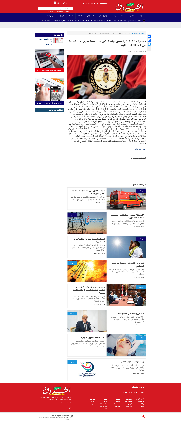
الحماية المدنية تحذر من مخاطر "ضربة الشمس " (89, 240)
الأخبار (140, 20)
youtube (94, 3)
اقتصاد (80, 15)
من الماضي (129, 406)
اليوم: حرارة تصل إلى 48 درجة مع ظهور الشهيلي (128, 264)
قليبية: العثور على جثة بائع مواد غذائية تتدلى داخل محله (88, 192)
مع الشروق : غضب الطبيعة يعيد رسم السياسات (45, 42)
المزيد (39, 16)
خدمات (93, 402)
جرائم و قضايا (103, 15)
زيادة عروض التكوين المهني (132, 362)
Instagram (97, 3)
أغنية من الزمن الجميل (103, 407)
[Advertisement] (49, 141)
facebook (86, 3)
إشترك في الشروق (63, 3)
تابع (70, 408)
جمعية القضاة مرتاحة (140, 149)
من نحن (61, 402)
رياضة (114, 15)
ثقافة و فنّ (141, 402)
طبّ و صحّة (117, 404)
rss (89, 3)
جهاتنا (123, 15)
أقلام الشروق (140, 399)
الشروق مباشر (50, 15)
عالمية (71, 15)
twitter (83, 3)
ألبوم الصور (128, 399)
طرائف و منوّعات (102, 404)
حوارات (105, 402)
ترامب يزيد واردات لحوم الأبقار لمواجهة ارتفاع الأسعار (45, 20)
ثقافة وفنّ (90, 15)
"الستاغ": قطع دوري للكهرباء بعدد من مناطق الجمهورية (127, 216)
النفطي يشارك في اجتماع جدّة (131, 313)
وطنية (131, 15)
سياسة (140, 15)
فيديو (62, 15)
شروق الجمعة (128, 404)
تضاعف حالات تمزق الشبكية (93, 337)
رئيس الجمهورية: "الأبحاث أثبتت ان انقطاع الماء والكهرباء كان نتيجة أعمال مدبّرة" (88, 290)
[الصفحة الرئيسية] (130, 6)
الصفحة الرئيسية (140, 33)
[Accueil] (56, 390)
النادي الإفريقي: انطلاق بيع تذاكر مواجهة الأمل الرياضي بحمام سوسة (94, 20)
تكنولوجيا (92, 399)
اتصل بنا (49, 11)
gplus (91, 3)
